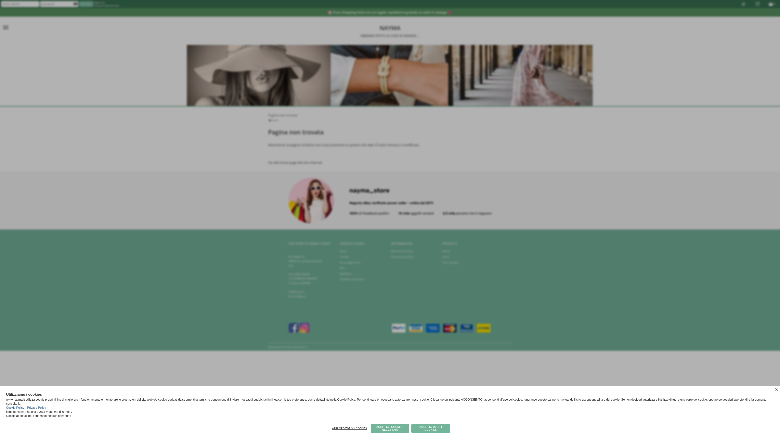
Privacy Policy (36, 407)
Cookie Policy (15, 407)
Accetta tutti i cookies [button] (430, 428)
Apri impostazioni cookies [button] (349, 428)
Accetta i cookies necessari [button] (390, 428)
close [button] (776, 389)
